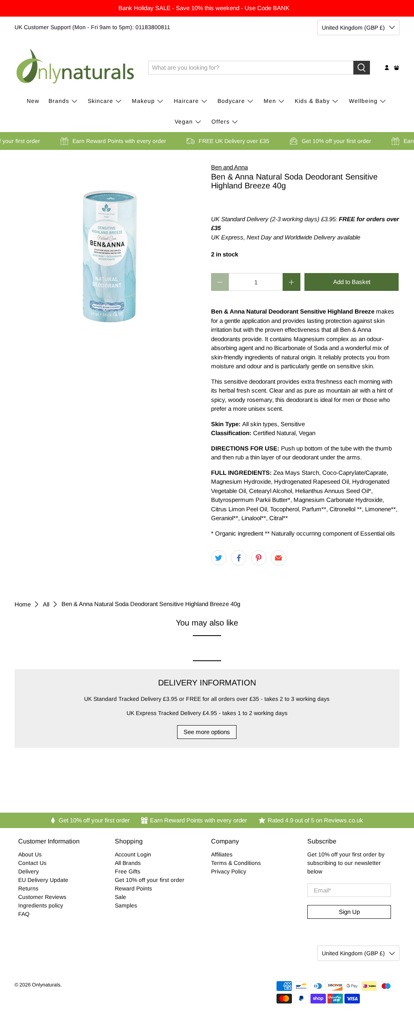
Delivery (28, 871)
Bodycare (231, 101)
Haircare (186, 101)
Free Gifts (127, 871)
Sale (120, 897)
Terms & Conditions (236, 863)
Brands (59, 101)
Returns (28, 888)
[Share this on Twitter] (218, 558)
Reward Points (133, 888)
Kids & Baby (312, 101)
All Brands (128, 863)
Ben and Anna (229, 167)
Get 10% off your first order (149, 880)
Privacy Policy (228, 871)
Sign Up (349, 911)
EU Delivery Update (43, 880)
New (33, 101)
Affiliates (221, 854)
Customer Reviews (42, 897)
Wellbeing (363, 101)
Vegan (184, 121)
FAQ (24, 914)
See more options (207, 731)
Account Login (133, 854)
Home (23, 604)
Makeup (143, 101)
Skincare (100, 101)
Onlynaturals (46, 985)
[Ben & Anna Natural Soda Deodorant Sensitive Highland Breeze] (109, 244)
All (46, 604)
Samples (126, 905)
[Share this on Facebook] (238, 558)
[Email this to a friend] (278, 558)
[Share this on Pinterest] (258, 558)
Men (270, 101)
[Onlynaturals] (75, 67)
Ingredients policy (40, 905)
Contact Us (32, 863)
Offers (220, 121)
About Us (30, 854)
